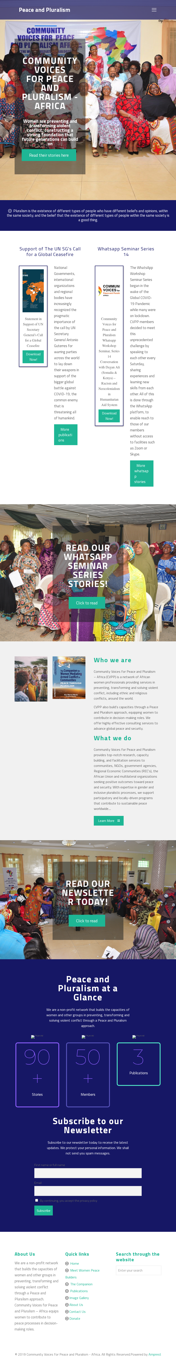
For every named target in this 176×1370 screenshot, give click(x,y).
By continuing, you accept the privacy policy (68, 1200)
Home (74, 1263)
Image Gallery (79, 1297)
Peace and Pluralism (44, 9)
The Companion (81, 1284)
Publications (79, 1290)
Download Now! (33, 356)
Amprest (155, 1354)
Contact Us (77, 1311)
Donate (74, 1318)
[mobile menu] (154, 9)
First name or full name (49, 1165)
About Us (76, 1304)
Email (38, 1182)
